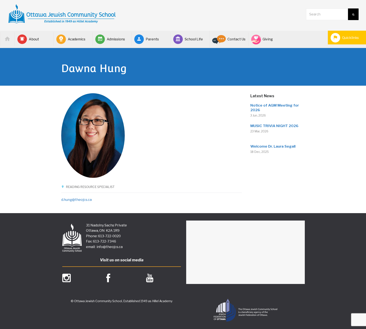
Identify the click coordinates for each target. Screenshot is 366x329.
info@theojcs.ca (110, 247)
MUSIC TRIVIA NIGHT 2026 (274, 126)
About (34, 39)
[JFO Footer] (245, 310)
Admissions (116, 39)
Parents (152, 39)
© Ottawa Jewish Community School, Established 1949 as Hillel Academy (121, 301)
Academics (76, 39)
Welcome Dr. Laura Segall (272, 146)
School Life (194, 39)
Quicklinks (350, 38)
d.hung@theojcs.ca (76, 200)
